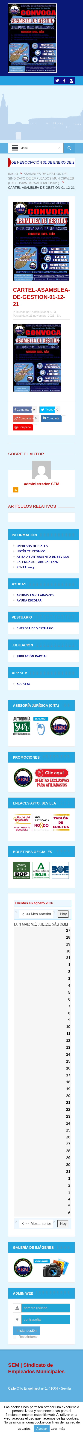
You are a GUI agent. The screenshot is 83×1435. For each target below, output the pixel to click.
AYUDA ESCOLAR (29, 600)
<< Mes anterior (38, 914)
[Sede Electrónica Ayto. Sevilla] (41, 822)
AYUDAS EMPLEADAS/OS (35, 595)
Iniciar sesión (26, 1330)
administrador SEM (44, 312)
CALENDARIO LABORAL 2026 (37, 562)
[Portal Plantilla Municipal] (22, 822)
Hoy (63, 914)
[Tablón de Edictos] (61, 822)
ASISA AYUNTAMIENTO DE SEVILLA (43, 557)
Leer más (57, 1428)
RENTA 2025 (25, 567)
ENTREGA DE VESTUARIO (35, 628)
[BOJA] (40, 870)
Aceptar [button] (41, 1428)
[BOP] (22, 870)
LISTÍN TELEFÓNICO (31, 551)
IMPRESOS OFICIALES (32, 546)
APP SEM (23, 684)
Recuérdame (28, 1336)
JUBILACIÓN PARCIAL (32, 656)
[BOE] (60, 870)
